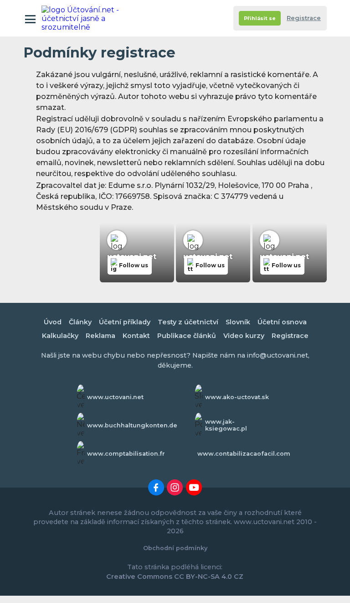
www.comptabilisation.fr (126, 453)
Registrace (304, 18)
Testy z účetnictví (188, 322)
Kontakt (136, 336)
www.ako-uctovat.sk (237, 397)
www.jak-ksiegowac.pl (226, 425)
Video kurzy (243, 336)
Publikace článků (186, 336)
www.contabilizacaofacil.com (243, 453)
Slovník (238, 322)
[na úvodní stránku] (81, 18)
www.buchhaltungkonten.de (132, 425)
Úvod (53, 322)
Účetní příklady (124, 322)
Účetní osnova (282, 322)
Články (80, 322)
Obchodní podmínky (175, 548)
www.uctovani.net (115, 397)
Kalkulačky (60, 336)
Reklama (100, 336)
